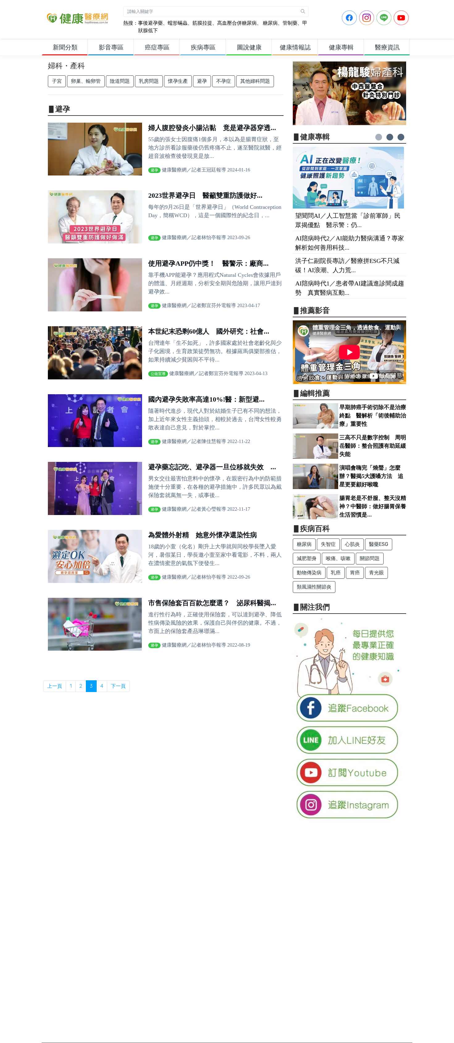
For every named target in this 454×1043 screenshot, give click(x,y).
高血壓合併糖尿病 (237, 23)
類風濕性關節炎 (314, 587)
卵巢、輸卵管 (86, 81)
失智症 (328, 544)
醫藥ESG (378, 544)
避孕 (202, 81)
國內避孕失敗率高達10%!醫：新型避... (206, 399)
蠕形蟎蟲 (177, 23)
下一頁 (118, 686)
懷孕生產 (178, 81)
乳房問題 (149, 81)
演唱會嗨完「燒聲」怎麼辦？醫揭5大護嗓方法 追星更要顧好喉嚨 (371, 476)
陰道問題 (120, 81)
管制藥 (290, 23)
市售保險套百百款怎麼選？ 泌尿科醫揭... (212, 603)
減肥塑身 (307, 558)
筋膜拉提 (202, 23)
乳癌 (336, 573)
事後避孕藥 (150, 23)
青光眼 (376, 573)
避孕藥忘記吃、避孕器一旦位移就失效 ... (212, 467)
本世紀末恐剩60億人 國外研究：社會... (208, 331)
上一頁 (54, 686)
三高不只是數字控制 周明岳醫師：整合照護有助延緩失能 (372, 445)
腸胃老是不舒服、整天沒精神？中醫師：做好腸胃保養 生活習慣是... (375, 506)
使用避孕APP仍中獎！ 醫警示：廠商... (208, 263)
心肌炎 (352, 544)
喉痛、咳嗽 (338, 558)
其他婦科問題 (255, 81)
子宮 (57, 81)
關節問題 (370, 558)
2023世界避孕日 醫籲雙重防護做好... (205, 195)
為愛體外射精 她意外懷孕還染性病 (202, 535)
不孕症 (223, 81)
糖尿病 (270, 23)
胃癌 (355, 573)
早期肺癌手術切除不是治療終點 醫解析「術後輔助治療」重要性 (372, 415)
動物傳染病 (309, 573)
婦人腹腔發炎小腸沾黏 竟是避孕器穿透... (212, 128)
